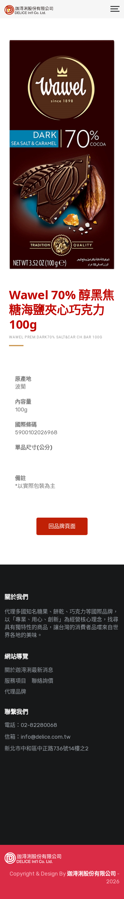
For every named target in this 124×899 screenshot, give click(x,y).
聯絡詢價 (42, 681)
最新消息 (42, 670)
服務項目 (15, 681)
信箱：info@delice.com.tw (37, 737)
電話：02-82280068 (31, 725)
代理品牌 (15, 691)
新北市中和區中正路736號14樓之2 (46, 748)
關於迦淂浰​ (18, 670)
